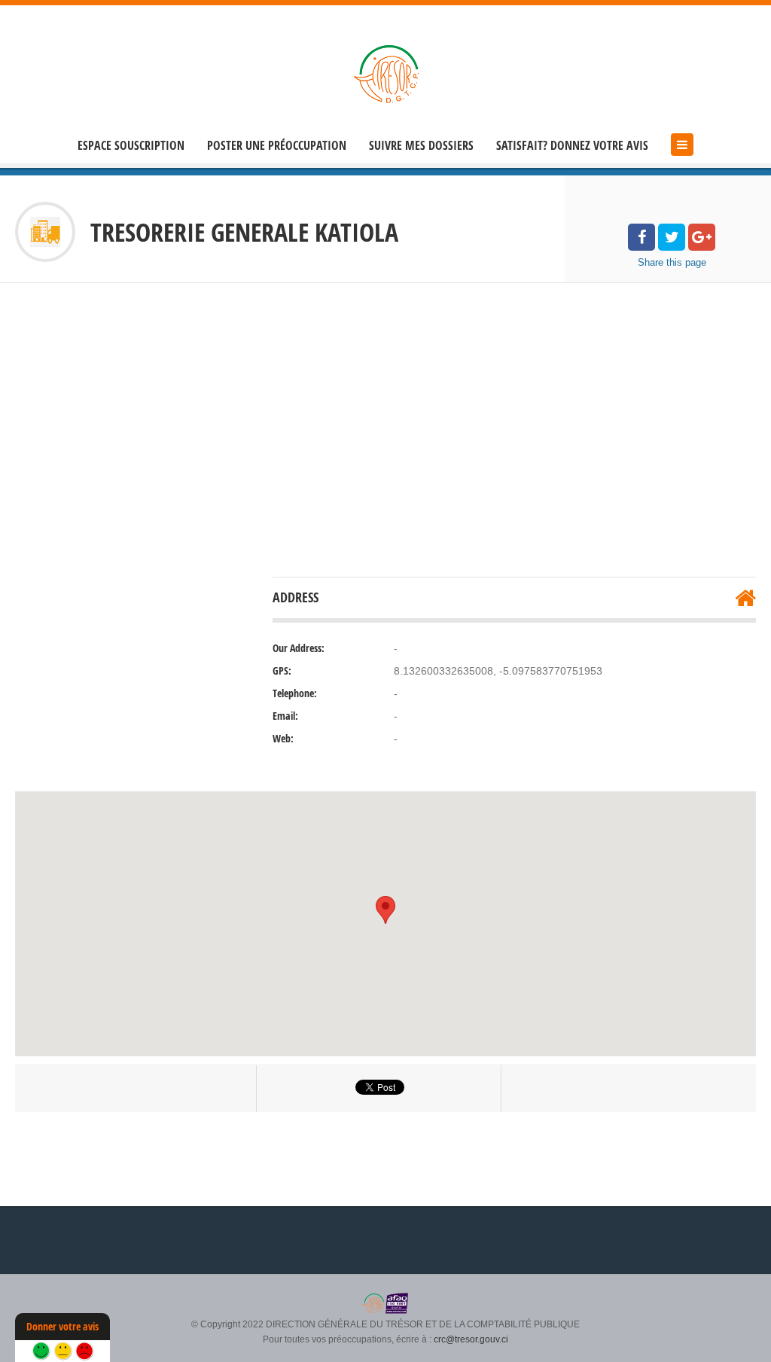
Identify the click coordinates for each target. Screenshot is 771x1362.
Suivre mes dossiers (421, 146)
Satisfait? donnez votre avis (572, 146)
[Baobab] (385, 73)
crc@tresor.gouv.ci (471, 1339)
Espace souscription (131, 146)
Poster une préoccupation (276, 146)
